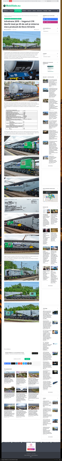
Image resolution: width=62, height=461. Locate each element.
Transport (11, 10)
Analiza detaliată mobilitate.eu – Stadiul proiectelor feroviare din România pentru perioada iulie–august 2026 (8, 380)
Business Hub (39, 10)
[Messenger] (26, 363)
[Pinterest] (19, 363)
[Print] (31, 363)
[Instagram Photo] (6, 447)
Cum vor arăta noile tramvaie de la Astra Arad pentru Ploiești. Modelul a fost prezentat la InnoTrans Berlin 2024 (47, 422)
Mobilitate (24, 10)
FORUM (50, 10)
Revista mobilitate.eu (34, 455)
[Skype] (24, 363)
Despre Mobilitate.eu (27, 455)
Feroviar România (18, 10)
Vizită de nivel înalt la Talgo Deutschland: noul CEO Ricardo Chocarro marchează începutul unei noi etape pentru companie (46, 275)
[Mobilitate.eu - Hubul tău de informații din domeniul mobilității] (12, 5)
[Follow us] (31, 445)
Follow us (31, 449)
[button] (31, 459)
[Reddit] (21, 363)
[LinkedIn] (17, 363)
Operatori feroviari (14, 18)
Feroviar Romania (13, 15)
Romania (34, 10)
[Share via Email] (28, 363)
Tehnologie (45, 10)
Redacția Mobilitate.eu (8, 29)
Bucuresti (29, 10)
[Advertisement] (40, 5)
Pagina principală (7, 15)
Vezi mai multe (50, 165)
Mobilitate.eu (5, 10)
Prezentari (19, 18)
